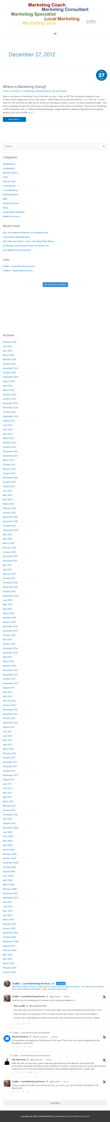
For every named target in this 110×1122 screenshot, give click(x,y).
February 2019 (9, 547)
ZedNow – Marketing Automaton (18, 270)
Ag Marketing (9, 164)
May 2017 (7, 565)
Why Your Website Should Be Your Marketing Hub (25, 232)
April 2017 (7, 569)
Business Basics (10, 173)
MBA (5, 199)
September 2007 (10, 898)
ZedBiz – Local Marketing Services (19, 266)
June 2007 (8, 906)
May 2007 (7, 911)
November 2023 (10, 407)
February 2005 (9, 950)
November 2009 (10, 828)
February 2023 (9, 442)
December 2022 (10, 451)
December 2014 (10, 648)
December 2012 (10, 709)
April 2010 (7, 819)
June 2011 (7, 788)
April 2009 (7, 845)
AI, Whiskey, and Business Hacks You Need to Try (26, 246)
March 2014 (8, 661)
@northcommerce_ (40, 1037)
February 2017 (9, 574)
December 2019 (10, 517)
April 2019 (7, 539)
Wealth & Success (11, 216)
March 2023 (8, 438)
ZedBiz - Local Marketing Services (28, 996)
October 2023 (9, 412)
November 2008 (10, 863)
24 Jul (65, 1081)
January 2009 (9, 858)
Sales (5, 208)
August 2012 (8, 727)
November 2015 (10, 631)
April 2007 (7, 915)
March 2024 (8, 390)
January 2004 (9, 972)
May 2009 (7, 841)
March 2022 (8, 460)
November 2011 (10, 766)
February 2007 (9, 924)
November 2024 (10, 368)
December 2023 (10, 403)
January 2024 (9, 399)
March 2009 (8, 849)
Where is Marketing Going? (24, 87)
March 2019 (8, 543)
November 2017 (10, 561)
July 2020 (7, 491)
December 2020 (10, 477)
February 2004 (10, 968)
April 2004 (7, 959)
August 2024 (9, 381)
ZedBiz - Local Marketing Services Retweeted (31, 1033)
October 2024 (9, 372)
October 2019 (9, 526)
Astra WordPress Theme (78, 1116)
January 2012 (9, 757)
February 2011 (9, 806)
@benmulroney (37, 1060)
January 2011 (9, 810)
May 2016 (7, 604)
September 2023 (10, 416)
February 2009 (10, 854)
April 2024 (7, 386)
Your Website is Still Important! (17, 250)
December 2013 (10, 670)
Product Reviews (10, 203)
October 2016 (9, 591)
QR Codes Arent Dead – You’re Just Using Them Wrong (28, 241)
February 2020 (9, 508)
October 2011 (9, 771)
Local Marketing (10, 190)
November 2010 (10, 814)
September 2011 (10, 775)
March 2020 (8, 504)
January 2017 (9, 578)
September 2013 (10, 683)
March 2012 (8, 749)
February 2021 (9, 469)
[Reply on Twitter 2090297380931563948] (13, 1047)
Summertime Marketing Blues (16, 237)
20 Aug (66, 996)
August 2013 (8, 688)
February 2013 (9, 701)
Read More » (14, 120)
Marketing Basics (43, 91)
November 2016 (10, 587)
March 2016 (8, 613)
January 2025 (9, 364)
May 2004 (7, 955)
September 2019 (10, 530)
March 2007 (8, 919)
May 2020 (7, 495)
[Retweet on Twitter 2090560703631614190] (18, 1024)
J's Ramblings (28, 91)
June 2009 (8, 836)
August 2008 (9, 871)
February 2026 (9, 342)
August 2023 (9, 421)
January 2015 (9, 644)
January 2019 (9, 552)
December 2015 (10, 626)
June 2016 (7, 600)
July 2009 (7, 832)
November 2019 (10, 521)
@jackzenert (55, 996)
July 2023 (7, 425)
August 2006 (9, 946)
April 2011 (7, 797)
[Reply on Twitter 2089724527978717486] (13, 1073)
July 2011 (7, 784)
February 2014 (9, 666)
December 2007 (10, 893)
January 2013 (9, 705)
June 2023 (8, 429)
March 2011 (8, 801)
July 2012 (7, 731)
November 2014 (10, 653)
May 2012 (7, 740)
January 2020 (9, 513)
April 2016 (7, 609)
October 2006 (9, 937)
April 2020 (7, 499)
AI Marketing (8, 168)
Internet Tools (9, 181)
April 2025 (7, 351)
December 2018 (10, 556)
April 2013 (7, 696)
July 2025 (7, 346)
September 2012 (10, 723)
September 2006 (11, 941)
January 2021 (9, 473)
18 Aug (48, 1060)
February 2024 (9, 394)
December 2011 (10, 762)
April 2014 (7, 657)
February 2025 (9, 359)
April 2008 (7, 880)
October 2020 (9, 482)
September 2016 (10, 596)
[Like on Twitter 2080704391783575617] (24, 1092)
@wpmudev (17, 1088)
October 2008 (9, 867)
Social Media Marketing (13, 212)
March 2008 (8, 884)
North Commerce (20, 1037)
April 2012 (7, 744)
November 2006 (10, 933)
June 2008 (8, 876)
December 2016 (10, 582)
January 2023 (9, 447)
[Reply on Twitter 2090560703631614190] (13, 1024)
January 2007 (9, 928)
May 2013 (7, 692)
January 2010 (9, 823)
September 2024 (10, 377)
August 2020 (9, 486)
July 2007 (7, 902)
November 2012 (10, 714)
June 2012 (7, 736)
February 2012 (9, 753)
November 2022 (10, 456)
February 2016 (9, 617)
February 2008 (9, 889)
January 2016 (9, 622)
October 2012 (9, 718)
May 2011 (7, 793)
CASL (5, 177)
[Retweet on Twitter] (11, 1032)
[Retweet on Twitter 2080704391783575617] (18, 1092)
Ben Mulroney (19, 1059)
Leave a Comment (11, 91)
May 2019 (7, 534)
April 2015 (7, 639)
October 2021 (9, 464)
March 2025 (8, 355)
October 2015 (9, 635)
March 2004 (8, 963)
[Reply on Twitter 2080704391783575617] (13, 1092)
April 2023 (7, 434)
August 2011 (8, 779)
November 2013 (10, 674)
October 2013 (9, 679)
